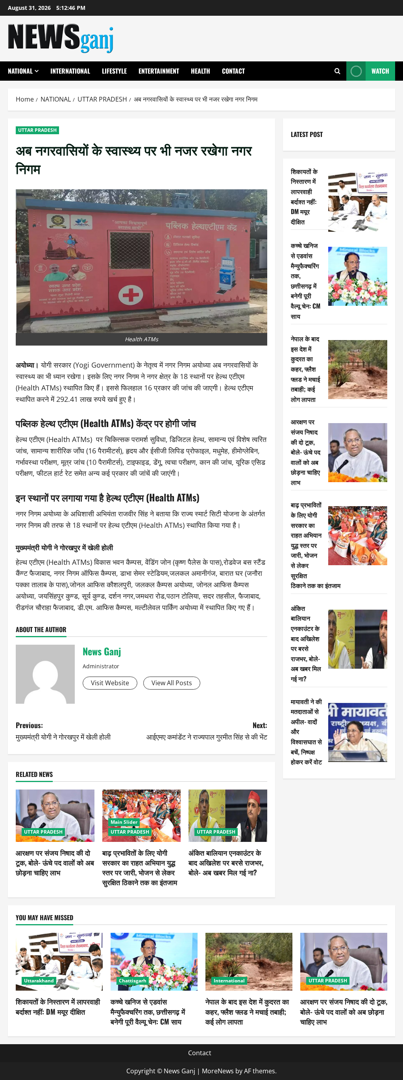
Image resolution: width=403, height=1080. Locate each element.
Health (200, 71)
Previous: (63, 731)
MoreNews (218, 1071)
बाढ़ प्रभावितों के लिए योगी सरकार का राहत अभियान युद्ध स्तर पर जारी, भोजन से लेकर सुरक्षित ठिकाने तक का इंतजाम (139, 867)
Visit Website (110, 683)
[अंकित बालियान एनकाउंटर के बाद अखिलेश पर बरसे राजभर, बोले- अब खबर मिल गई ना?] (228, 816)
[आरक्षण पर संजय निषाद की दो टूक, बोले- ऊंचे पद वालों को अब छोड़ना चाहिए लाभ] (55, 816)
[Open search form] (337, 71)
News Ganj (102, 651)
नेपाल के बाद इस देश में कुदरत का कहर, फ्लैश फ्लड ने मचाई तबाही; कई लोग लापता (305, 369)
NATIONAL (20, 71)
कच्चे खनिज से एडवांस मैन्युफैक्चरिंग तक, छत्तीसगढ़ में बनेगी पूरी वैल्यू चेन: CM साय (305, 280)
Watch (380, 71)
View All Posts (172, 683)
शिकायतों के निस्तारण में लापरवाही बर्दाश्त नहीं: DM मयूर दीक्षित (304, 196)
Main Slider (124, 822)
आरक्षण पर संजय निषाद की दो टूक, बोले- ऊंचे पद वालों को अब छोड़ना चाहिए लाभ (55, 862)
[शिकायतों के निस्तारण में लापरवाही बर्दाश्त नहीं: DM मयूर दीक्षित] (357, 202)
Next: (206, 731)
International (70, 71)
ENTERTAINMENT (159, 71)
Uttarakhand (39, 980)
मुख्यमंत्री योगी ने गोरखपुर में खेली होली (64, 547)
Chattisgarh (132, 980)
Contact (233, 71)
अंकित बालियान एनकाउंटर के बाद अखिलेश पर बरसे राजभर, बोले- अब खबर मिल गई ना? (226, 862)
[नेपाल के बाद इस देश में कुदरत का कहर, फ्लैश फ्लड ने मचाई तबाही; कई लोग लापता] (357, 369)
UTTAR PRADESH (37, 130)
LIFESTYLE (114, 71)
